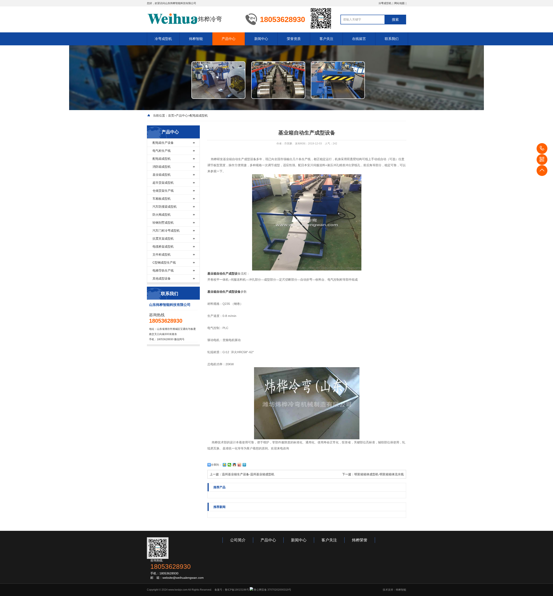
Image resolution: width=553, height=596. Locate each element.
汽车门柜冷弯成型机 (166, 230)
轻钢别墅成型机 (163, 222)
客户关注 (326, 39)
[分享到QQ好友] (234, 464)
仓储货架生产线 (163, 190)
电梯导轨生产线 (163, 270)
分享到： (216, 464)
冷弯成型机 (384, 3)
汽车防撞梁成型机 (165, 206)
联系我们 (392, 39)
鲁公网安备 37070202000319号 (272, 589)
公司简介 (238, 540)
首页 (171, 115)
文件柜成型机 (162, 254)
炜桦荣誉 (359, 540)
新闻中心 (261, 39)
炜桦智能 (196, 39)
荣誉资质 (294, 39)
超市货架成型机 (163, 182)
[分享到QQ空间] (224, 464)
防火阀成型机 (162, 214)
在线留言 (359, 39)
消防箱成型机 (162, 166)
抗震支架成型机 (163, 238)
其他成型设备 (162, 278)
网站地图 (399, 3)
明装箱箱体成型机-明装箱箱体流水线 (379, 474)
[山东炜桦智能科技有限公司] (172, 19)
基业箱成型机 (162, 174)
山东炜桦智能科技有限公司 (180, 3)
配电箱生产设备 (163, 142)
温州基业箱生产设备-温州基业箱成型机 (248, 474)
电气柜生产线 (162, 150)
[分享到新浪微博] (239, 464)
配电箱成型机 (199, 115)
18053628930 (542, 148)
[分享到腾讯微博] (244, 464)
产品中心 (228, 39)
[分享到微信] (229, 464)
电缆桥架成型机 (163, 246)
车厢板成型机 (162, 198)
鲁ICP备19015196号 (237, 589)
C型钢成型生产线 (164, 262)
